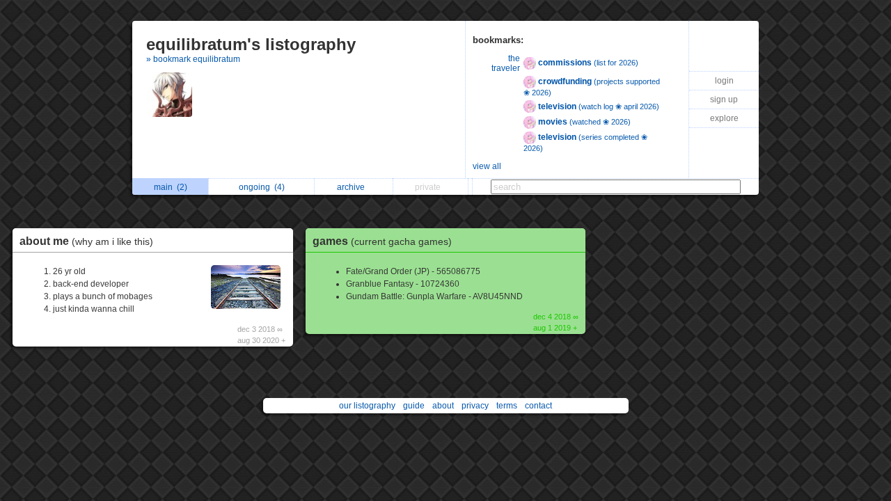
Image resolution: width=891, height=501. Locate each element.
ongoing (262, 187)
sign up (724, 99)
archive (353, 187)
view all (487, 166)
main (170, 187)
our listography (367, 406)
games (382, 241)
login (724, 81)
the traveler (505, 63)
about (443, 406)
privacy (475, 406)
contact (538, 406)
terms (506, 406)
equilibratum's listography (251, 44)
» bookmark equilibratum (193, 59)
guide (414, 406)
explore (724, 118)
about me (86, 241)
